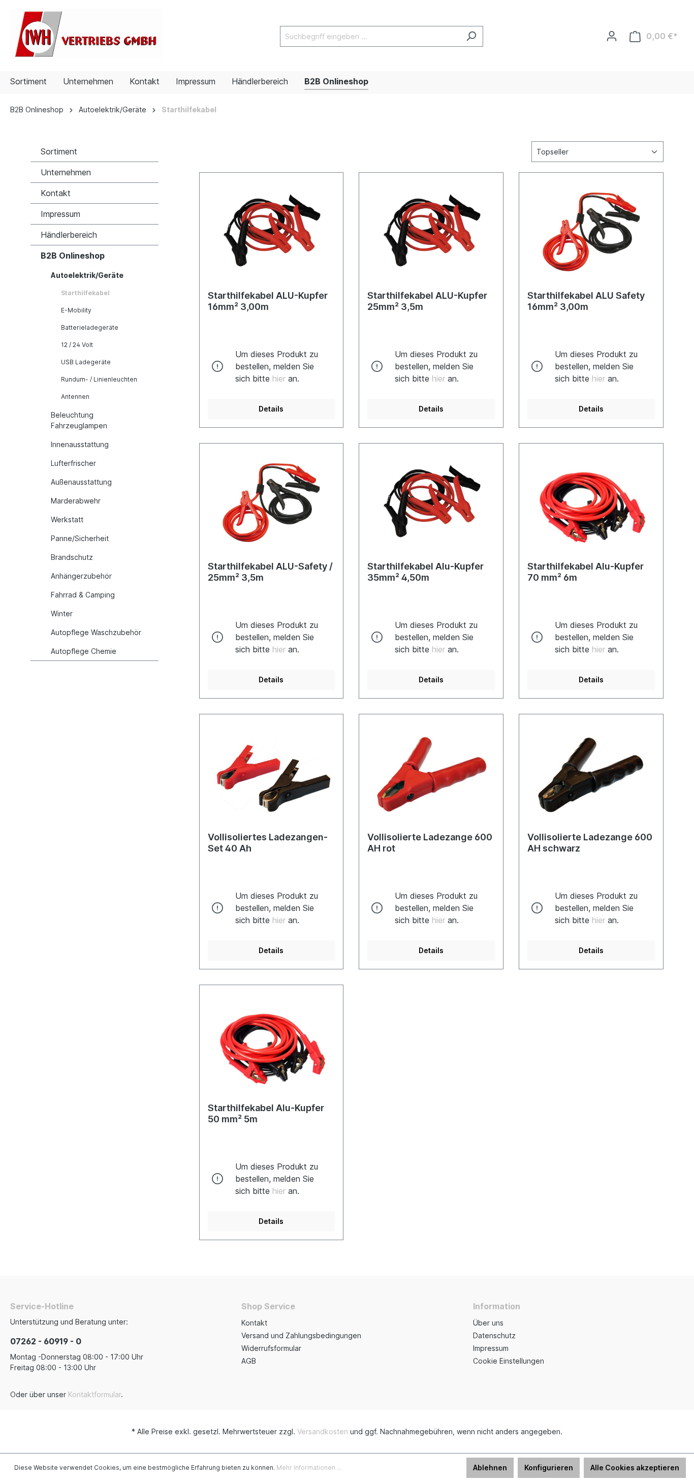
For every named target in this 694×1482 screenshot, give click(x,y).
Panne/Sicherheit (80, 538)
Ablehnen (490, 1467)
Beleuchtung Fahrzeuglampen (79, 420)
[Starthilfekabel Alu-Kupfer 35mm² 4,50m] (431, 502)
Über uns (488, 1322)
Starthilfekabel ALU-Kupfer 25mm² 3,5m (427, 301)
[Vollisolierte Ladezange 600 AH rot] (431, 773)
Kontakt (56, 193)
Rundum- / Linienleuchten (99, 379)
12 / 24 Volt (77, 345)
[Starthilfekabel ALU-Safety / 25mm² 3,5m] (271, 502)
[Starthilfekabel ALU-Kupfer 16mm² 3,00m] (271, 231)
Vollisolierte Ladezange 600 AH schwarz (589, 843)
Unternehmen (66, 172)
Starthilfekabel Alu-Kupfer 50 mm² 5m (266, 1113)
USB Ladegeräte (86, 362)
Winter (62, 613)
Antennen (75, 396)
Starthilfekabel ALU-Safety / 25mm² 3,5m (270, 572)
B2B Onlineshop (73, 255)
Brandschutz (72, 557)
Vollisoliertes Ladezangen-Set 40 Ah (268, 843)
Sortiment (59, 151)
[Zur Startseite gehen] (86, 34)
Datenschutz (494, 1335)
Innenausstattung (80, 444)
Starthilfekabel (85, 293)
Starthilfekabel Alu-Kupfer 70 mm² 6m (585, 572)
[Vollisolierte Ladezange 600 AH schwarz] (591, 773)
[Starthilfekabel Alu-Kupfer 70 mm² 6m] (591, 502)
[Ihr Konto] (611, 36)
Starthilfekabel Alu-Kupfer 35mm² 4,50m (425, 572)
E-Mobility (76, 310)
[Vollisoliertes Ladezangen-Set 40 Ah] (271, 773)
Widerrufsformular (271, 1348)
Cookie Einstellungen (508, 1361)
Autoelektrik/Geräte (87, 275)
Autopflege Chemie (83, 651)
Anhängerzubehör (81, 576)
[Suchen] (471, 36)
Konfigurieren (548, 1467)
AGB (248, 1361)
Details (271, 408)
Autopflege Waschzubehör (96, 632)
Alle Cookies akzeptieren (634, 1467)
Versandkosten (322, 1431)
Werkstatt (67, 519)
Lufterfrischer (73, 463)
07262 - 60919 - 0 (45, 1341)
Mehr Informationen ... (308, 1467)
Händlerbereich (69, 235)
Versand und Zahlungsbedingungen (301, 1335)
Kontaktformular (94, 1394)
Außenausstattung (81, 482)
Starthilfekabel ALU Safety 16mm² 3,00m (586, 301)
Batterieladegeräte (89, 327)
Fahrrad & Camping (83, 594)
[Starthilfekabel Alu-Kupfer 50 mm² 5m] (271, 1044)
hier (279, 378)
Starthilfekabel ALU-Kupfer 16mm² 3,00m (268, 301)
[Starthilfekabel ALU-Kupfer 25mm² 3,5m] (431, 231)
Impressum (60, 214)
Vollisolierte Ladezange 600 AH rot (429, 843)
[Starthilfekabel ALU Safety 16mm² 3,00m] (591, 231)
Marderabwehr (76, 500)
